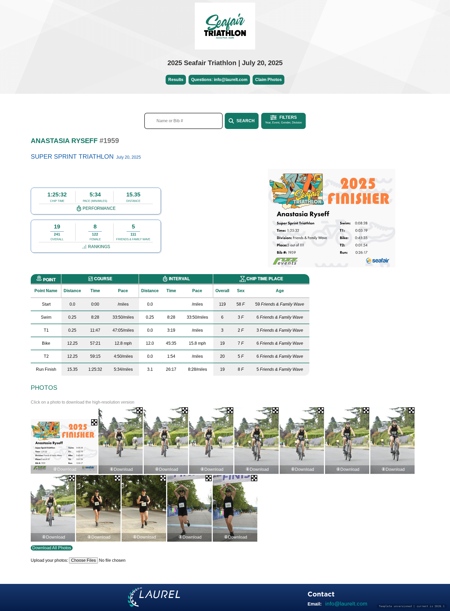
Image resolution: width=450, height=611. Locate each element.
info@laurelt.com (346, 604)
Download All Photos (51, 548)
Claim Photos (268, 79)
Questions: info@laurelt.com (219, 79)
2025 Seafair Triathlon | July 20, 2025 (225, 62)
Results (175, 79)
